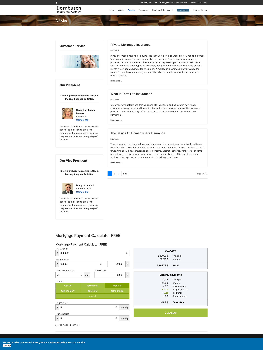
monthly (117, 285)
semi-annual (117, 290)
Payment (59, 282)
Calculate (171, 312)
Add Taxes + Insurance (69, 325)
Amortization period (64, 271)
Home (111, 10)
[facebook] (56, 2)
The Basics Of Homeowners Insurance (137, 133)
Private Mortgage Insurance (130, 44)
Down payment (62, 260)
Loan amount (61, 249)
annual (92, 296)
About (121, 10)
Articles (131, 10)
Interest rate (101, 271)
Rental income (62, 314)
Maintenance (61, 303)
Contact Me (82, 191)
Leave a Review (200, 10)
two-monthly (68, 290)
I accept (7, 345)
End (125, 173)
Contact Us (82, 119)
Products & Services (161, 10)
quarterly (92, 290)
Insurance (114, 50)
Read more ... (116, 81)
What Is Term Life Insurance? (131, 94)
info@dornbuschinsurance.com (174, 3)
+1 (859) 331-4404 (149, 3)
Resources (143, 10)
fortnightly (92, 285)
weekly (68, 285)
